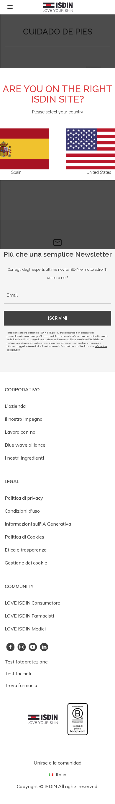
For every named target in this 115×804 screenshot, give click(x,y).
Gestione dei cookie (26, 563)
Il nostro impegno (23, 419)
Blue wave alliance (25, 445)
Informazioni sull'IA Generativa (38, 524)
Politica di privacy (24, 498)
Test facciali (18, 673)
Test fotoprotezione (26, 662)
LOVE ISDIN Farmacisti (29, 616)
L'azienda (15, 406)
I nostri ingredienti (24, 458)
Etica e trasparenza (26, 550)
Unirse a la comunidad (57, 763)
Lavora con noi (21, 432)
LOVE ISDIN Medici (25, 629)
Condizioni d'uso (22, 511)
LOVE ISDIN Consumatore (32, 603)
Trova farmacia (21, 685)
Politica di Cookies (24, 537)
